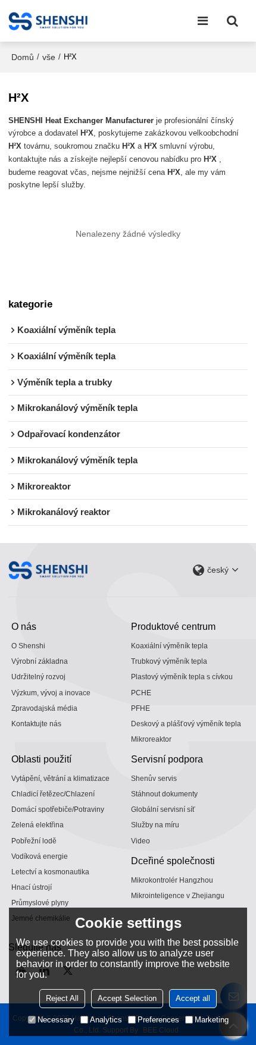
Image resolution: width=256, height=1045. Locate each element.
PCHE (141, 693)
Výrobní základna (39, 661)
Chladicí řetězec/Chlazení (53, 794)
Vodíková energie (39, 856)
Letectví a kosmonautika (50, 872)
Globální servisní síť (163, 809)
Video (140, 841)
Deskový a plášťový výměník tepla (186, 724)
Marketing (212, 1019)
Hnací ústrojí (31, 887)
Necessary (56, 1019)
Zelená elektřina (37, 825)
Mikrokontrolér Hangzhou (172, 880)
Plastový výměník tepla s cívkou (182, 677)
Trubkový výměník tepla (169, 661)
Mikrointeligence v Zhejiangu (177, 896)
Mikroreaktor (151, 739)
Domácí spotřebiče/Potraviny (57, 809)
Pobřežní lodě (34, 841)
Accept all (193, 998)
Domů (22, 57)
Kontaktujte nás (36, 724)
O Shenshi (28, 646)
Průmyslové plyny (39, 903)
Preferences (158, 1019)
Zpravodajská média (44, 708)
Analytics (106, 1019)
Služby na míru (155, 825)
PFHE (140, 708)
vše (48, 57)
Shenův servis (154, 778)
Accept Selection (127, 998)
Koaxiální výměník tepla (169, 646)
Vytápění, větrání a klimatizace (60, 778)
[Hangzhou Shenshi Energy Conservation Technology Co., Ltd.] (48, 21)
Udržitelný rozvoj (38, 677)
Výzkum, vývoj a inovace (50, 693)
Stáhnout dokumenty (164, 794)
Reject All (62, 998)
